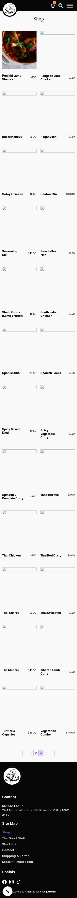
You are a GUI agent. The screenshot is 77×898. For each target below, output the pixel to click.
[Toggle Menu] (70, 5)
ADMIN (51, 891)
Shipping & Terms (15, 856)
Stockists (9, 844)
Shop (6, 832)
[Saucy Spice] (12, 776)
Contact (8, 850)
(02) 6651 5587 (12, 806)
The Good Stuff (13, 838)
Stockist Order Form (17, 862)
